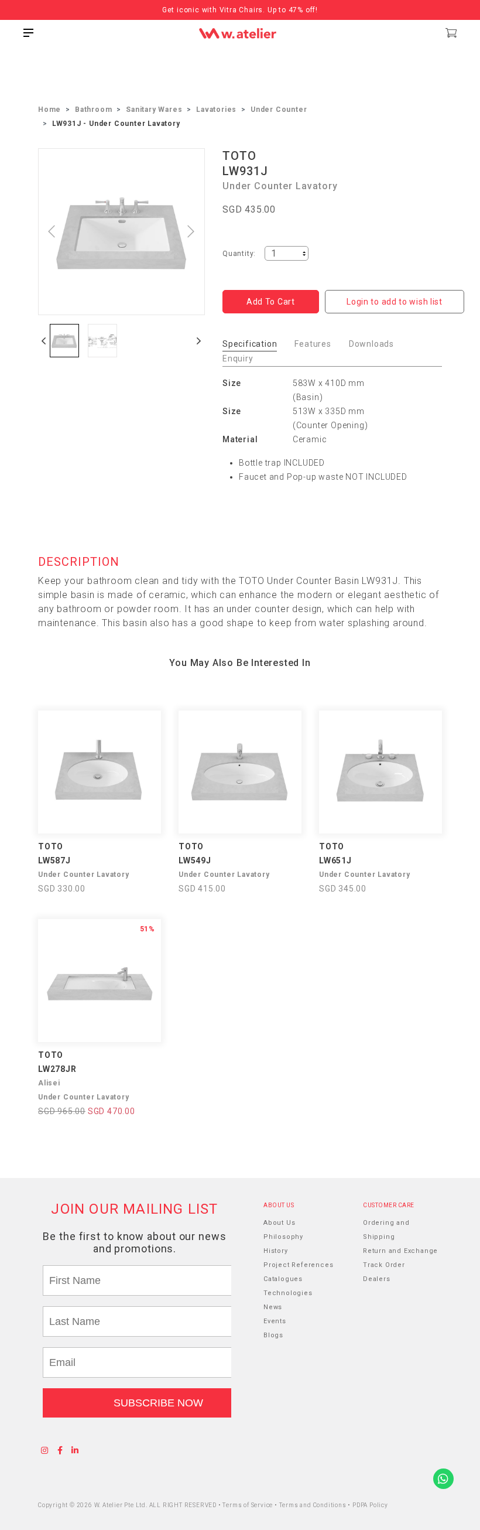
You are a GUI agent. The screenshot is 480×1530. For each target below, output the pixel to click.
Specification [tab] (249, 344)
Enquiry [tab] (237, 358)
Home (49, 109)
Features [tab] (312, 344)
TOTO (239, 156)
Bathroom (93, 109)
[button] (44, 340)
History (275, 1251)
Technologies (288, 1293)
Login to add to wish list (395, 301)
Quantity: (239, 254)
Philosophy (283, 1237)
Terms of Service (248, 1505)
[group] (64, 340)
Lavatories (216, 109)
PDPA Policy (370, 1505)
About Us (279, 1223)
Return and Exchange (400, 1251)
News (272, 1307)
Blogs (273, 1335)
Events (274, 1321)
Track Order (384, 1265)
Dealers (376, 1279)
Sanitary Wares (154, 109)
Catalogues (283, 1279)
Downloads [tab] (371, 344)
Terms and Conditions (313, 1505)
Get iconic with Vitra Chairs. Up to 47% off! (240, 10)
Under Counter (279, 109)
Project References (298, 1265)
